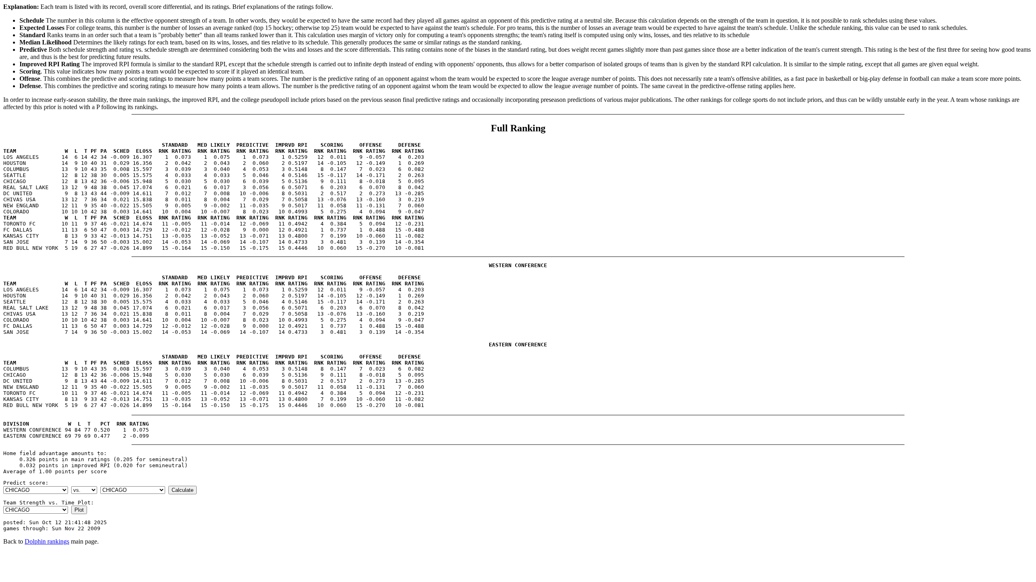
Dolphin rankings (47, 541)
